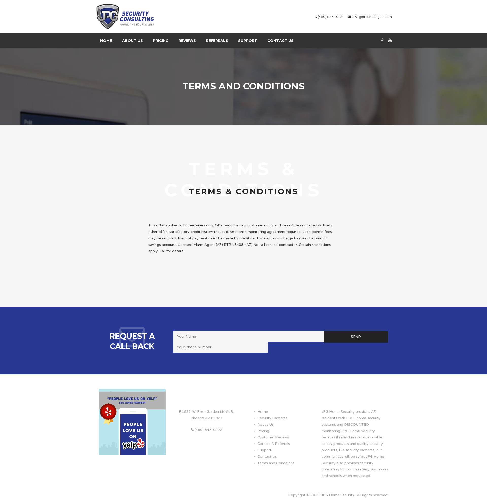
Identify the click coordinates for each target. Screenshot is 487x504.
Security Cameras (272, 418)
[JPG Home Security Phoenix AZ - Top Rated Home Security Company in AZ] (126, 16)
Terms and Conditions (275, 463)
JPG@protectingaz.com (372, 16)
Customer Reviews (273, 437)
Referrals (217, 40)
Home (106, 40)
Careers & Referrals (273, 443)
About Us (132, 40)
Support (247, 40)
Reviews (187, 40)
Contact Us (280, 40)
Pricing (160, 40)
